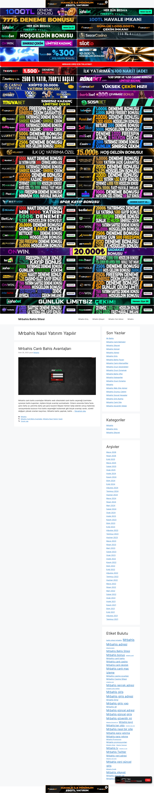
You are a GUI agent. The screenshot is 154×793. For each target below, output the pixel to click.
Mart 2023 (110, 548)
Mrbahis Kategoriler (114, 377)
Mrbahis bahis (110, 648)
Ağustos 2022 (112, 573)
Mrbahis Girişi (112, 700)
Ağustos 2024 (112, 488)
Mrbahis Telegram (121, 745)
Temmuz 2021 (112, 619)
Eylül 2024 (110, 484)
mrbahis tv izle (123, 748)
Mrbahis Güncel (113, 349)
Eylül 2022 (110, 569)
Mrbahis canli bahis (115, 658)
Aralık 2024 (111, 473)
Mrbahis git (111, 707)
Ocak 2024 (111, 513)
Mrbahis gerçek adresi (120, 685)
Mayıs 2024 (111, 498)
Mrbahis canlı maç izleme (117, 670)
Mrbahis (131, 319)
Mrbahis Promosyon (113, 739)
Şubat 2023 (111, 552)
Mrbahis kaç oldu (115, 725)
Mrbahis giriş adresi (119, 696)
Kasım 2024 (111, 477)
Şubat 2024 (111, 509)
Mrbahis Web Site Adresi (116, 388)
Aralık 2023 (111, 516)
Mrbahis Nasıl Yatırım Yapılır (53, 419)
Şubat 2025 (111, 466)
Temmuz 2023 (112, 534)
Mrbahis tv (112, 748)
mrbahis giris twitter (113, 688)
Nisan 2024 (111, 502)
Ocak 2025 (110, 470)
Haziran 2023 (112, 537)
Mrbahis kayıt (126, 722)
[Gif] (77, 152)
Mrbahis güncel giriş (119, 714)
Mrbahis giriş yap (117, 703)
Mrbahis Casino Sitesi (116, 679)
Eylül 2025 (110, 459)
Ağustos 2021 (112, 616)
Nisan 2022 (111, 587)
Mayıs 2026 (111, 452)
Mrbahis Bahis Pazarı (115, 360)
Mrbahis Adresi (112, 353)
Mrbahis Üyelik (111, 769)
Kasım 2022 (111, 562)
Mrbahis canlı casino (117, 661)
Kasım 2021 (111, 605)
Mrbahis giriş (114, 692)
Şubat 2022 (111, 594)
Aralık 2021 (111, 601)
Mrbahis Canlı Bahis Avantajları (44, 348)
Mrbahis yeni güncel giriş (118, 763)
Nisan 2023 (111, 545)
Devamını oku (80, 411)
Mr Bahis (110, 338)
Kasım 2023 (111, 520)
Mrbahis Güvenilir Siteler (116, 406)
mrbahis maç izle (130, 726)
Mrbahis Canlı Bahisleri (116, 342)
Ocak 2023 (111, 555)
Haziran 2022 (112, 580)
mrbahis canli (130, 655)
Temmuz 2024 (112, 491)
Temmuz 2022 (112, 577)
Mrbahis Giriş (83, 319)
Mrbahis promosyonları (116, 742)
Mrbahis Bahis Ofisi (114, 374)
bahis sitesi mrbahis (114, 640)
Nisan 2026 (111, 456)
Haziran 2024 (112, 495)
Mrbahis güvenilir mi (119, 718)
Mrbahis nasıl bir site (119, 729)
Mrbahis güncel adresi (120, 710)
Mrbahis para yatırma (118, 733)
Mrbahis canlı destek (117, 665)
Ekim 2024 (110, 481)
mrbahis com (110, 682)
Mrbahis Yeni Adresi (116, 319)
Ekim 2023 (110, 523)
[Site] (38, 110)
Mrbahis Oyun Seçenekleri (117, 367)
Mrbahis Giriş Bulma (114, 399)
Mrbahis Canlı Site (114, 402)
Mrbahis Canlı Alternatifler (117, 363)
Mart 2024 (110, 505)
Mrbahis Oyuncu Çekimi (116, 392)
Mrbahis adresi (116, 644)
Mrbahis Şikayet (98, 319)
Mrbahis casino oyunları (117, 676)
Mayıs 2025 (111, 463)
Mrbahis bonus (115, 655)
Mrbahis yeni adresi (116, 755)
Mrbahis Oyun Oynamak (116, 370)
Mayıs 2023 (111, 541)
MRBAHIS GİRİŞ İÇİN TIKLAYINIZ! (77, 64)
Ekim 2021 (110, 609)
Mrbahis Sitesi (110, 745)
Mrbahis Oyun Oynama (116, 381)
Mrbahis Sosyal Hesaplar (116, 395)
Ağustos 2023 (112, 530)
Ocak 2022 (110, 598)
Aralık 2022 (111, 559)
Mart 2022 (110, 591)
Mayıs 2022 (111, 584)
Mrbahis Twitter (116, 751)
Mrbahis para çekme (117, 736)
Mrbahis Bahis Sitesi (31, 319)
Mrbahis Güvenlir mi (112, 722)
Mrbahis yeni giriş (111, 758)
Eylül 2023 (110, 527)
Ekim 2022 (110, 566)
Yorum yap (24, 421)
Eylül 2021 (110, 612)
